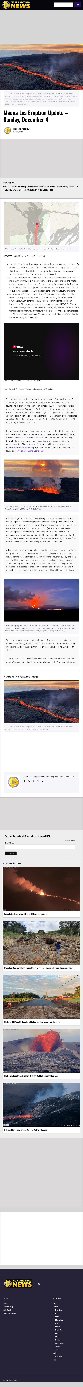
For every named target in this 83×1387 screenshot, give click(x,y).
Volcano (58, 1347)
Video (55, 1360)
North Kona (59, 1330)
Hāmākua (58, 1310)
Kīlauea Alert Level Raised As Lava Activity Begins (25, 1129)
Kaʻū (57, 1317)
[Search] (77, 4)
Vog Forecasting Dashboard (30, 451)
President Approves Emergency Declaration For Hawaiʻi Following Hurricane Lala (38, 967)
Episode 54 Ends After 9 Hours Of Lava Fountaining (26, 914)
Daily (54, 1303)
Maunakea (59, 1320)
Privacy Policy (8, 1307)
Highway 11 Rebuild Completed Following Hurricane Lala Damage (32, 1022)
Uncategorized (58, 1356)
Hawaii (55, 1307)
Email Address (10, 843)
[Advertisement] (41, 27)
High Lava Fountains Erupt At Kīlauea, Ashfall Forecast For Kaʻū (31, 1075)
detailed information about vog (20, 447)
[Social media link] (24, 781)
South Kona (59, 1343)
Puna (57, 1333)
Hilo (56, 1313)
